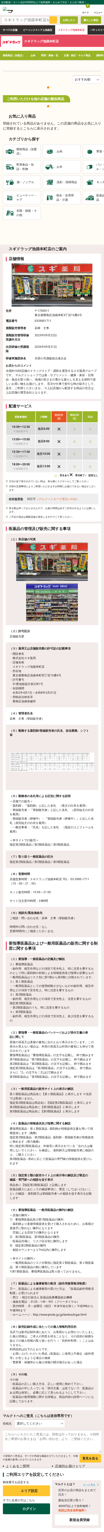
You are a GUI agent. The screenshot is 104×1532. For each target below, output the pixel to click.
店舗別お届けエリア (70, 1466)
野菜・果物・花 (49, 55)
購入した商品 (91, 20)
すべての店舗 (10, 30)
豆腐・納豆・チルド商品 (77, 55)
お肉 (32, 55)
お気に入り (69, 20)
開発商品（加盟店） (14, 55)
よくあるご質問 (18, 1466)
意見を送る (90, 1458)
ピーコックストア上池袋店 (37, 30)
